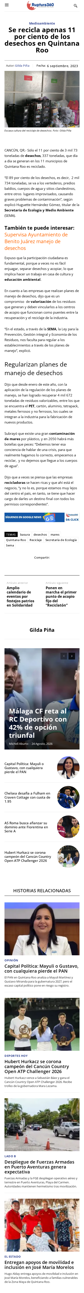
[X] (21, 566)
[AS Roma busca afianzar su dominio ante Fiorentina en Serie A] (68, 826)
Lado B (10, 1156)
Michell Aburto (18, 744)
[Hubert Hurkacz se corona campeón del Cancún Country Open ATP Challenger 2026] (68, 856)
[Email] (41, 566)
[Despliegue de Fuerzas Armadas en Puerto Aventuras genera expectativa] (42, 1124)
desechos (40, 534)
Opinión (11, 960)
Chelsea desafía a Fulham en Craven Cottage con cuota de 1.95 (27, 797)
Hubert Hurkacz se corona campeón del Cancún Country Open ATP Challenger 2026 (27, 856)
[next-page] (72, 656)
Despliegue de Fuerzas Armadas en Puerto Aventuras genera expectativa (39, 1167)
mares (55, 534)
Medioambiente (42, 23)
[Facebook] (10, 566)
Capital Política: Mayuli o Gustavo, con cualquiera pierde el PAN (24, 767)
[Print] (52, 566)
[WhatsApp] (31, 566)
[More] (73, 566)
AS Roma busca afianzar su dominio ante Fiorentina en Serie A (26, 827)
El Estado (12, 1256)
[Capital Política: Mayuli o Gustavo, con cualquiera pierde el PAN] (68, 767)
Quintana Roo (16, 540)
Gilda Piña (22, 66)
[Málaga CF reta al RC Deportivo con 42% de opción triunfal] (42, 699)
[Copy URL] (62, 566)
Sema (10, 545)
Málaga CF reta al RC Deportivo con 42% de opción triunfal (38, 723)
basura (25, 534)
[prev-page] (63, 656)
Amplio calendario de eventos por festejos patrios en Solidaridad (20, 596)
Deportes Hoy (16, 1055)
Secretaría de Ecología (61, 540)
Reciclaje (36, 540)
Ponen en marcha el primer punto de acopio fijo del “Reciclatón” (61, 596)
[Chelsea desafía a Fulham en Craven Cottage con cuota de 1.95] (68, 797)
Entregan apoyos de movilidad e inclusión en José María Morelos (39, 1264)
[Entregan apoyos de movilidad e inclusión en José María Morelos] (42, 1225)
